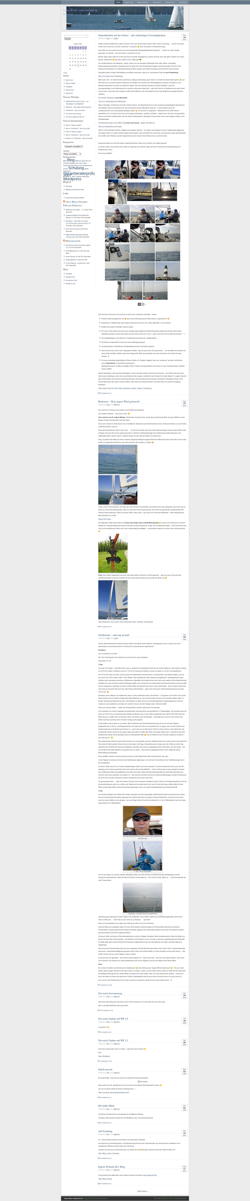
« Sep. (65, 72)
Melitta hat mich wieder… (74, 209)
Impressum (183, 2)
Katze (120, 388)
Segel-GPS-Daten (104, 519)
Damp (104, 388)
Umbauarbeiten (70, 259)
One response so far (106, 1010)
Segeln (116, 38)
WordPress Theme (167, 1198)
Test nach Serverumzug (110, 993)
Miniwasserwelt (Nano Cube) (75, 189)
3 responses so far (106, 985)
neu (91, 165)
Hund (116, 388)
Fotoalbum (157, 2)
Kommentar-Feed (71, 280)
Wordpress (106, 1056)
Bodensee (106, 622)
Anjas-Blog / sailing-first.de (80, 10)
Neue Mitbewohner (72, 251)
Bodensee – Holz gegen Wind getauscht (118, 401)
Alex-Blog (69, 186)
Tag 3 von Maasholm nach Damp (110, 126)
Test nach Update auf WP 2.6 (113, 1018)
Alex (108, 1044)
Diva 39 (110, 388)
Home (118, 2)
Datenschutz (170, 2)
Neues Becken (70, 256)
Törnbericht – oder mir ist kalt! (113, 635)
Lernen (109, 1153)
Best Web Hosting (180, 1198)
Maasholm (127, 388)
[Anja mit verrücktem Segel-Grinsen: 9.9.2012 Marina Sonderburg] (117, 169)
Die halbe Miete (106, 1105)
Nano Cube (129, 2)
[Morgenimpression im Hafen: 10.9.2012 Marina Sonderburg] (164, 191)
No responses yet (105, 393)
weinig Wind (148, 622)
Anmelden (69, 273)
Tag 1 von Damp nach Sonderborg (110, 76)
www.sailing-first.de (150, 1175)
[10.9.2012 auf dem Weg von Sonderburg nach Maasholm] (167, 214)
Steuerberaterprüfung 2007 (119, 1092)
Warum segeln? (143, 2)
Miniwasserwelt (72, 240)
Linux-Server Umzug (72, 229)
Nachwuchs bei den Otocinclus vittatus (78, 245)
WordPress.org (70, 283)
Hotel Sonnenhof (126, 622)
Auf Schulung (105, 1131)
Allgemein (117, 404)
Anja (108, 38)
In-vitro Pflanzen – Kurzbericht (75, 263)
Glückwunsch (105, 1069)
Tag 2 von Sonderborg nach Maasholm (112, 101)
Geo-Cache (115, 622)
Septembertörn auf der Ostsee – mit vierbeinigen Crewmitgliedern (131, 35)
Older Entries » (142, 1191)
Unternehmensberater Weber (75, 197)
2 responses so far (106, 1061)
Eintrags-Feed (70, 277)
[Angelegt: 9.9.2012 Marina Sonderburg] (117, 191)
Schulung (105, 1092)
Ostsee (134, 388)
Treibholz (140, 622)
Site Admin (157, 1198)
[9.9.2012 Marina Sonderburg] (142, 169)
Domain (109, 1179)
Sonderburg (147, 388)
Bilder (65, 161)
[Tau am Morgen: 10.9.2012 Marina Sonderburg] (139, 191)
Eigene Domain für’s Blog (111, 1166)
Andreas (68, 138)
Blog (104, 1153)
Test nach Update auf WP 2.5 (113, 1040)
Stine (134, 622)
